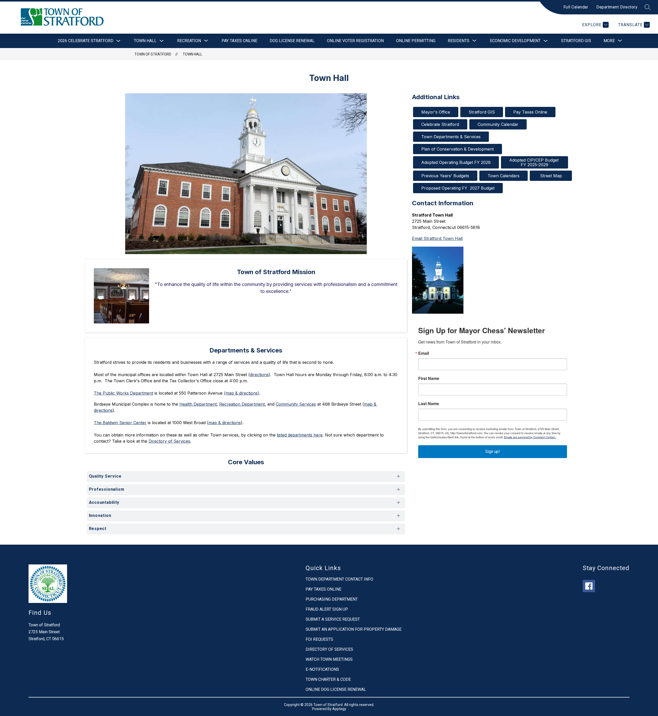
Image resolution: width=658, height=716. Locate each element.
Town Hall (145, 40)
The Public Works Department (123, 393)
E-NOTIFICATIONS (322, 669)
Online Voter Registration (355, 40)
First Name (428, 378)
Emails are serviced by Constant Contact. (530, 437)
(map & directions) (241, 393)
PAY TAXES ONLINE (323, 589)
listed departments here (300, 435)
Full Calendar (575, 7)
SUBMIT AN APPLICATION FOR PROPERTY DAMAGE (353, 629)
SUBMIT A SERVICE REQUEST (333, 619)
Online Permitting (415, 40)
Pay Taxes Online (239, 40)
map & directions (224, 422)
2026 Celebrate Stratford (85, 40)
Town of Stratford (152, 54)
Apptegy (339, 709)
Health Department (198, 404)
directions (259, 374)
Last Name (428, 404)
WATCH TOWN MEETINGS (329, 659)
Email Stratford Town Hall (437, 238)
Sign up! (492, 451)
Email (423, 353)
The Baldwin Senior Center (120, 422)
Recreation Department (242, 404)
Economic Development (515, 40)
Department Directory (616, 7)
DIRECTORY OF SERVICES (329, 649)
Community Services (296, 404)
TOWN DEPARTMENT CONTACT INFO (339, 579)
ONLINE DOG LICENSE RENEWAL (336, 689)
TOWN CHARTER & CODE (328, 679)
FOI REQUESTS (319, 639)
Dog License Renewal (292, 40)
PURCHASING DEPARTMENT (332, 599)
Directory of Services (169, 441)
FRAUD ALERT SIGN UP (327, 609)
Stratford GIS (576, 40)
